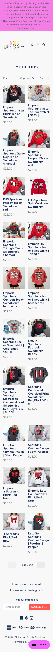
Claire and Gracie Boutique (30, 637)
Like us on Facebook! (26, 584)
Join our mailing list (26, 599)
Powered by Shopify (25, 641)
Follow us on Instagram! (26, 590)
